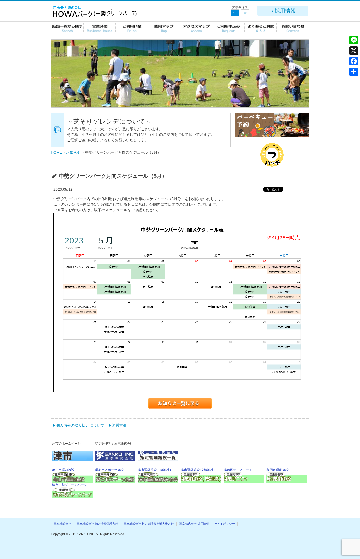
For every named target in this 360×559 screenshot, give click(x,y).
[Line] (353, 40)
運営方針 (119, 425)
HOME (56, 152)
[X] (353, 50)
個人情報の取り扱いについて (80, 425)
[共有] (353, 71)
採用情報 (285, 11)
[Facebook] (353, 61)
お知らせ (73, 152)
